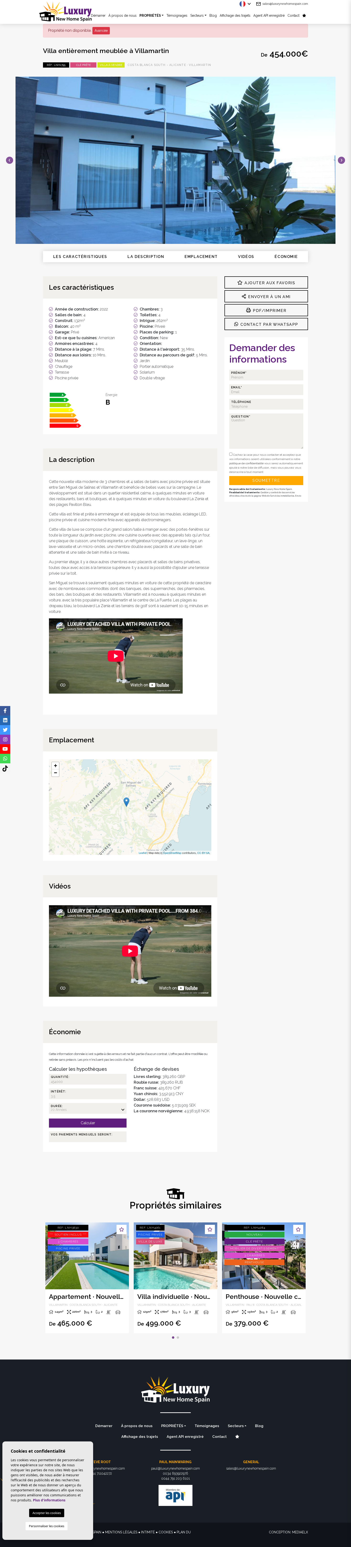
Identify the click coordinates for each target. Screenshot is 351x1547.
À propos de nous (122, 15)
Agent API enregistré (269, 15)
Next (341, 160)
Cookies (166, 1532)
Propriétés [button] (150, 15)
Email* (236, 387)
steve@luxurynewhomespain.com (100, 1468)
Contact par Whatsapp (268, 324)
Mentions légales (121, 1532)
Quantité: (60, 1077)
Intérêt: (58, 1091)
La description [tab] (146, 256)
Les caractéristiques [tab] (80, 256)
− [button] (55, 773)
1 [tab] (173, 1337)
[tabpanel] (175, 1277)
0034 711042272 (100, 1473)
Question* (240, 416)
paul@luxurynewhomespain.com (175, 1468)
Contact (293, 15)
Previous (10, 160)
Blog (213, 15)
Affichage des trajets (235, 15)
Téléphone (241, 402)
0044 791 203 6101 (175, 1478)
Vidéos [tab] (246, 256)
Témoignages (176, 15)
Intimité (148, 1532)
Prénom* (239, 373)
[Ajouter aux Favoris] (122, 1229)
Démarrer (103, 1426)
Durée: (57, 1106)
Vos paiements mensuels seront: (81, 1134)
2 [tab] (178, 1337)
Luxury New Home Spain (69, 11)
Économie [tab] (286, 256)
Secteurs (197, 15)
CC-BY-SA (203, 853)
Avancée (101, 30)
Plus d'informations (49, 1500)
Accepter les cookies (46, 1513)
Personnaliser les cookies (46, 1526)
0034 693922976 (175, 1473)
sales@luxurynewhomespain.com (285, 3)
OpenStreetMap (172, 853)
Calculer (88, 1123)
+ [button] (55, 766)
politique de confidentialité (246, 463)
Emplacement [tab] (201, 256)
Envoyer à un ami (269, 296)
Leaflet (143, 853)
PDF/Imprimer (268, 310)
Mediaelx (300, 1532)
